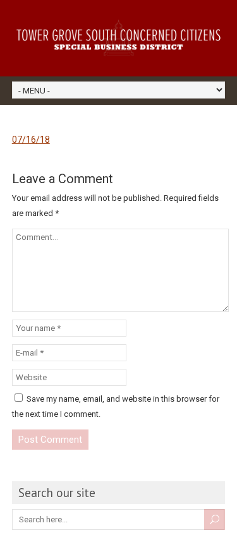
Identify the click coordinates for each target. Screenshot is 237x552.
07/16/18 (31, 140)
